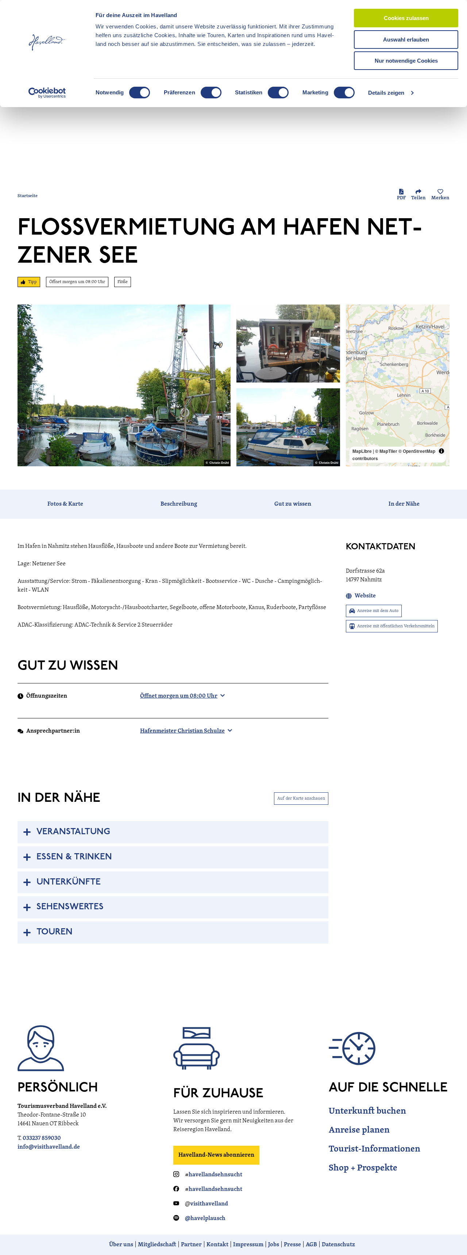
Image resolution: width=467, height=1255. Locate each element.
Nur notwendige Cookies (406, 61)
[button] (449, 1234)
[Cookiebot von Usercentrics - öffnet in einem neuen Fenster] (47, 92)
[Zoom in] (355, 313)
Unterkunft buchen (367, 1111)
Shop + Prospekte (363, 1168)
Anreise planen (359, 1130)
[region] (397, 385)
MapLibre (362, 451)
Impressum (248, 1244)
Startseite (28, 196)
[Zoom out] (355, 324)
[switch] (211, 92)
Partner (191, 1244)
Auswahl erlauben (406, 39)
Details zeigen (386, 93)
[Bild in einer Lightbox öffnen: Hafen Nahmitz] (124, 385)
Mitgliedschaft (157, 1244)
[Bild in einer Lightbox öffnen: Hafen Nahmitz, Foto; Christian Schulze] (288, 344)
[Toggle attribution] (441, 451)
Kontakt (217, 1244)
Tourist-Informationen (374, 1149)
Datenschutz (338, 1244)
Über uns (121, 1244)
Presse (292, 1244)
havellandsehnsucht (215, 1174)
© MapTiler (386, 451)
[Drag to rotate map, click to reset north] (355, 334)
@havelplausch (205, 1218)
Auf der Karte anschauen (301, 798)
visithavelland (209, 1204)
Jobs (273, 1244)
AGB (311, 1244)
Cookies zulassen (406, 18)
